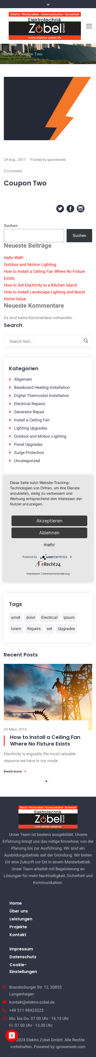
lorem (16, 628)
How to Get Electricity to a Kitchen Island (40, 285)
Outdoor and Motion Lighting (30, 264)
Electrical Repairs (29, 403)
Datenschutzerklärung (56, 573)
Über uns (18, 911)
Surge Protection (29, 452)
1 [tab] (46, 781)
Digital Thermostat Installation (41, 395)
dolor (30, 617)
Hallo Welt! (13, 257)
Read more (13, 771)
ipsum (69, 617)
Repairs (34, 628)
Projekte (18, 927)
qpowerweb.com (71, 1046)
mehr (49, 544)
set (49, 628)
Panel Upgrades (28, 444)
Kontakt (17, 935)
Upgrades (66, 628)
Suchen (11, 225)
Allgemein (23, 379)
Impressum (21, 949)
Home (7, 54)
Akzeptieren (49, 520)
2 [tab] (50, 781)
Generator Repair (29, 411)
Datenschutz (22, 957)
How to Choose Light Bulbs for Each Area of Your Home (46, 740)
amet (15, 617)
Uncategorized (27, 460)
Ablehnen (49, 532)
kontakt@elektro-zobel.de (32, 1002)
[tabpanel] (48, 718)
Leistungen (20, 919)
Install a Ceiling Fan (32, 420)
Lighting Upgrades (30, 428)
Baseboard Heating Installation (42, 387)
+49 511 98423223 (26, 1010)
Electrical (49, 617)
